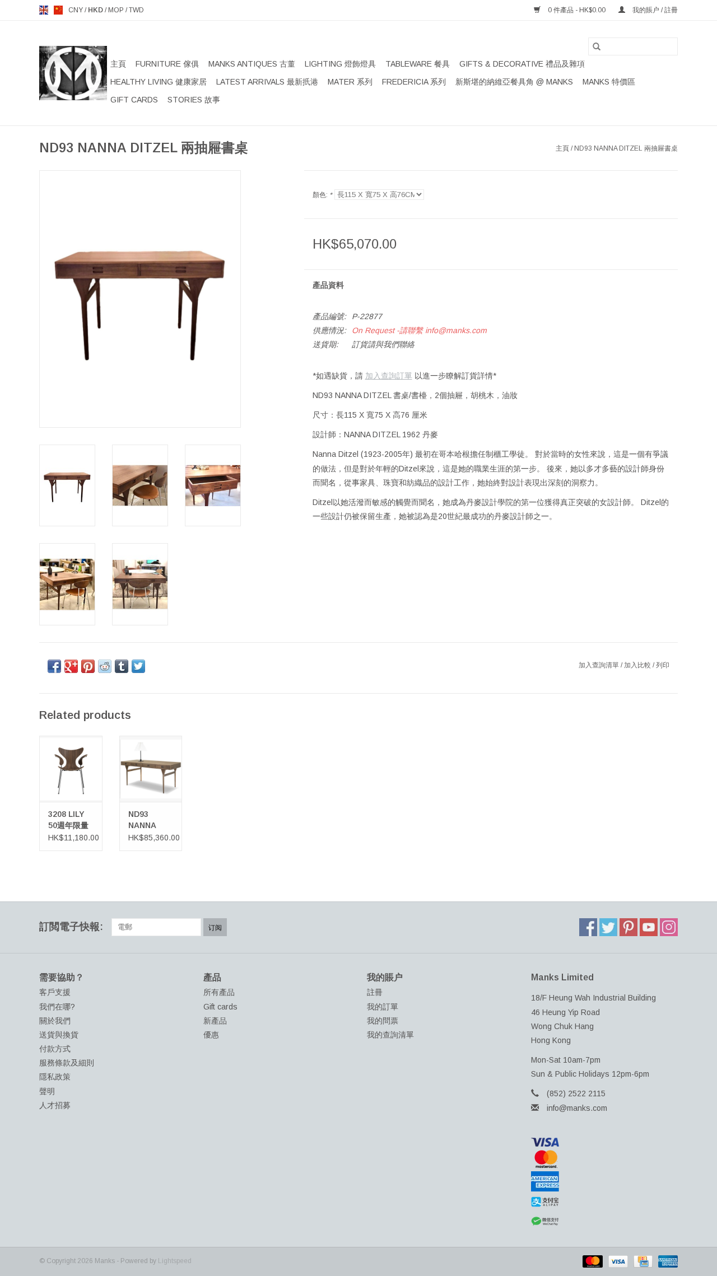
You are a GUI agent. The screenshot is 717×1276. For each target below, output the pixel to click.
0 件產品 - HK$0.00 (576, 10)
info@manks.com (577, 1108)
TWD (136, 10)
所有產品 (219, 992)
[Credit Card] (642, 1261)
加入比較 (638, 665)
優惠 (211, 1034)
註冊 (375, 992)
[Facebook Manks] (588, 927)
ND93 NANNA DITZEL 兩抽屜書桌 (626, 148)
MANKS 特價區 (609, 81)
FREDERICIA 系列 (414, 81)
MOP (116, 10)
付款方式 (55, 1048)
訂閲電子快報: (71, 926)
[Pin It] (88, 666)
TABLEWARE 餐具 (417, 63)
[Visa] (604, 1142)
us (58, 10)
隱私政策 (55, 1076)
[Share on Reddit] (104, 666)
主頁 (118, 63)
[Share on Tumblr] (121, 666)
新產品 (215, 1020)
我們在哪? (57, 1006)
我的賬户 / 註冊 (654, 10)
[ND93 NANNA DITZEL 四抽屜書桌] (151, 768)
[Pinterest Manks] (628, 927)
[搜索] (596, 46)
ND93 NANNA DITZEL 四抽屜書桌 (147, 820)
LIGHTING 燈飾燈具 (340, 63)
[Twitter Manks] (608, 927)
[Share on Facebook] (54, 666)
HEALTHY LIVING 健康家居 (158, 81)
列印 (662, 665)
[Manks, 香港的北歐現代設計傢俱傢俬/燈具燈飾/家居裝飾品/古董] (73, 73)
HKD (96, 10)
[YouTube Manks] (649, 927)
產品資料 (328, 285)
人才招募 (55, 1105)
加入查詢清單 (600, 665)
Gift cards (134, 99)
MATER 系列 (350, 81)
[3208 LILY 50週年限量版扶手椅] (71, 768)
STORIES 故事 (193, 99)
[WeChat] (604, 1221)
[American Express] (604, 1181)
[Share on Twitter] (138, 666)
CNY (76, 10)
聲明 (47, 1091)
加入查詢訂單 (388, 375)
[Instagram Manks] (669, 927)
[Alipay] (604, 1202)
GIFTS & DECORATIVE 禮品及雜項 (522, 63)
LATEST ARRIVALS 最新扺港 (267, 81)
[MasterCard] (604, 1159)
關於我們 (55, 1020)
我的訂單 (382, 1006)
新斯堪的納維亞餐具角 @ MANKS (514, 81)
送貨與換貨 (58, 1034)
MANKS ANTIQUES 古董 (251, 63)
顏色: (322, 195)
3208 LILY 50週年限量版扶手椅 (68, 820)
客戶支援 (55, 992)
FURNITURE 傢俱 (167, 63)
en (43, 10)
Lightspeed (175, 1261)
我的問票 (382, 1020)
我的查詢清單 (390, 1034)
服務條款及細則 (66, 1062)
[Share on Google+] (71, 666)
